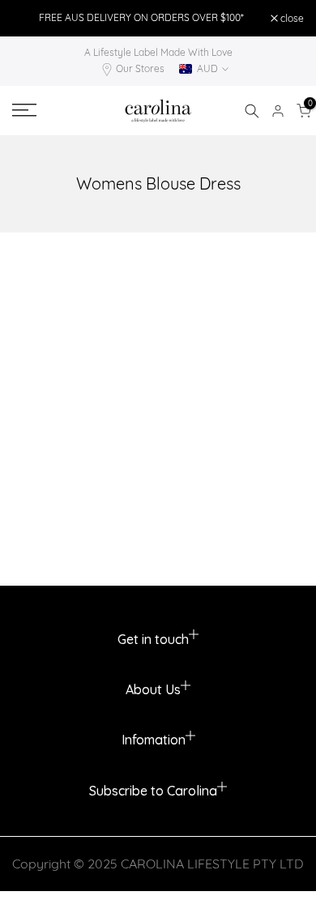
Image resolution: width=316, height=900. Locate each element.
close (291, 18)
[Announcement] (141, 18)
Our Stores (140, 68)
